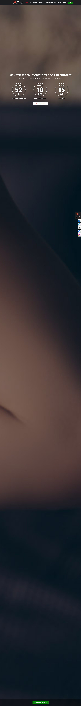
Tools (31, 2)
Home (27, 2)
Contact (59, 2)
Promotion (35, 2)
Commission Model (49, 2)
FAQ (55, 2)
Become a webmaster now (40, 702)
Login (70, 2)
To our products (40, 103)
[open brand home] (18, 2)
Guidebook (64, 2)
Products (41, 2)
